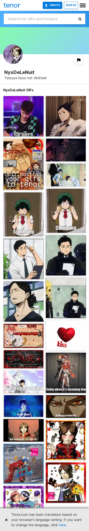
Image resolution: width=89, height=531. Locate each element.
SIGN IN (71, 5)
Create (54, 5)
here (62, 525)
